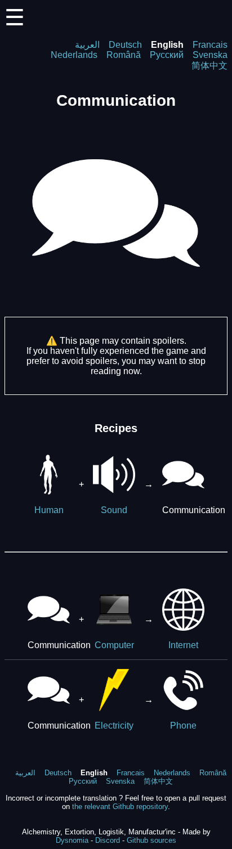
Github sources (151, 840)
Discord (107, 840)
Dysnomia (72, 840)
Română (123, 55)
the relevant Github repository (120, 806)
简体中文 (209, 65)
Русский (167, 55)
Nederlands (74, 55)
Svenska (210, 55)
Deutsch (125, 45)
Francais (210, 45)
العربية (87, 45)
